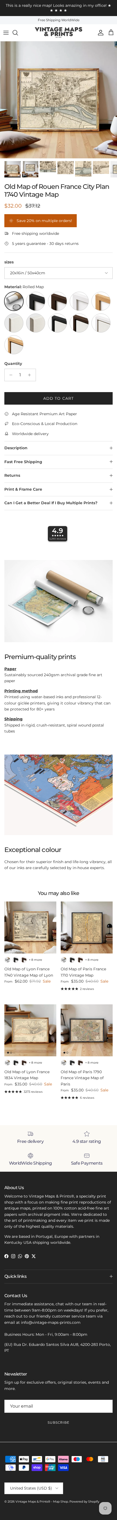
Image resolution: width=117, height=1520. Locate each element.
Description (15, 447)
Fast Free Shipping (23, 461)
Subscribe (59, 1422)
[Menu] (6, 33)
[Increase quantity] (31, 375)
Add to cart (58, 398)
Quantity (13, 363)
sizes (9, 262)
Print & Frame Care (23, 489)
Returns (12, 475)
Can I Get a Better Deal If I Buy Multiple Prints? (50, 502)
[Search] (18, 33)
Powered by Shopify (84, 1501)
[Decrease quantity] (9, 375)
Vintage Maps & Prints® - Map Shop (42, 1501)
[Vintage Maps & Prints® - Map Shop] (58, 32)
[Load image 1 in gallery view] (58, 99)
